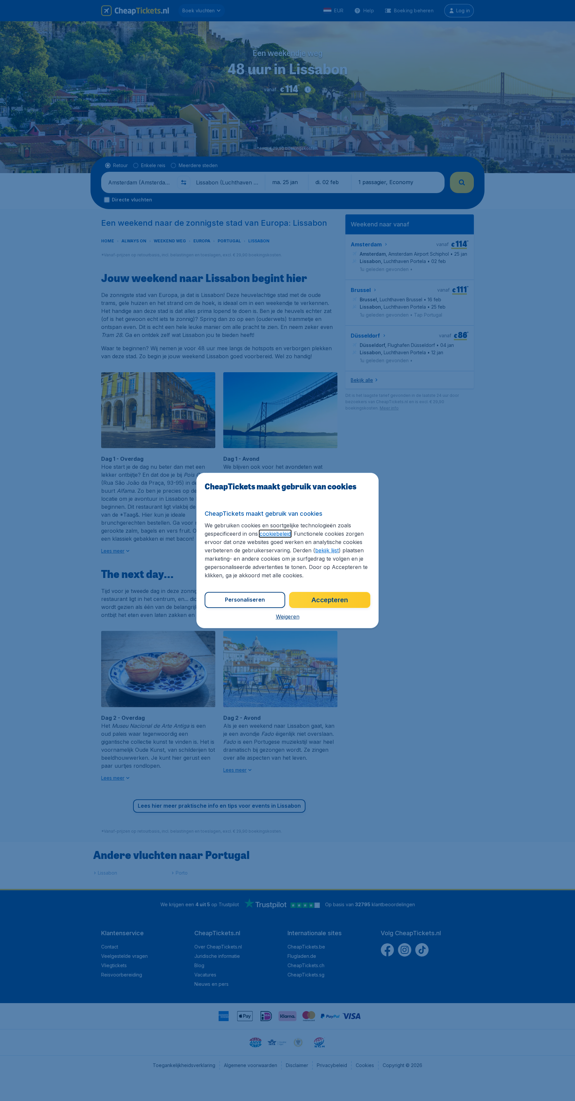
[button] (287, 616)
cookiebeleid (275, 533)
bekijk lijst (327, 550)
